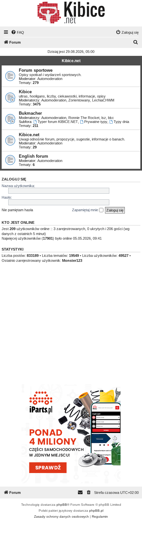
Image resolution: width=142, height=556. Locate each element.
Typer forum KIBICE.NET (58, 122)
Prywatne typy (95, 122)
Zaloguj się (14, 179)
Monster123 (72, 260)
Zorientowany (79, 100)
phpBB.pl (96, 510)
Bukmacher (30, 113)
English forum (33, 156)
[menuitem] (17, 32)
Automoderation (49, 79)
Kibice (25, 91)
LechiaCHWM (103, 100)
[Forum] (70, 12)
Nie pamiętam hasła (17, 210)
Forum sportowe (36, 70)
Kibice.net (71, 61)
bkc (111, 118)
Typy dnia (121, 122)
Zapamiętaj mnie (85, 210)
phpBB (61, 504)
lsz (103, 118)
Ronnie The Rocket (83, 118)
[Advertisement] (71, 329)
